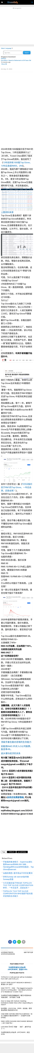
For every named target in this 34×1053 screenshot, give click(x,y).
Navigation (17, 8)
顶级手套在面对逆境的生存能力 (16, 742)
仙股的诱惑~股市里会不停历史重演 (17, 873)
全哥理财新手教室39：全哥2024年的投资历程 (8, 953)
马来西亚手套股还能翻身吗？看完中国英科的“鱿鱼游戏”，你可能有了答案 (16, 996)
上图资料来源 (7, 212)
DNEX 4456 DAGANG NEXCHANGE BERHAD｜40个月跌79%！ (17, 1022)
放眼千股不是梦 (28, 952)
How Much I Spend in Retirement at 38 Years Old (16, 60)
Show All (4, 64)
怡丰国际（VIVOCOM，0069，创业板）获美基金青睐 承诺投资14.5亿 (16, 1009)
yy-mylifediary (22, 852)
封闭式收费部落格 (15, 797)
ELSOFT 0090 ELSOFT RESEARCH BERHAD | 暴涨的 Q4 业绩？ (16, 984)
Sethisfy (3, 58)
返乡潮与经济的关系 (10, 753)
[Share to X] (14, 942)
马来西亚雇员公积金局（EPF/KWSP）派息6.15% (17, 968)
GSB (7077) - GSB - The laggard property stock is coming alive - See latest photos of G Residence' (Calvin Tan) (17, 990)
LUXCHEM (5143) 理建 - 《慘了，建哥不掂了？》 (16, 1028)
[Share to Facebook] (10, 942)
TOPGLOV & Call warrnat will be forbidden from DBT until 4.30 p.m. (16, 978)
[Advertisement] (17, 28)
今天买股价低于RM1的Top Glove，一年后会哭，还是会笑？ (16, 487)
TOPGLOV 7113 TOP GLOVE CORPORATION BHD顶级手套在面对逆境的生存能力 (18, 893)
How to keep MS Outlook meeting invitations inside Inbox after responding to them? (17, 1003)
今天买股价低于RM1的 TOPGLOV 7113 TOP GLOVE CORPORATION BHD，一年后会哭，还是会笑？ (18, 885)
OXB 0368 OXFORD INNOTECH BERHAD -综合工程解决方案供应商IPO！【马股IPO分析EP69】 (16, 1016)
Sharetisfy (12, 2)
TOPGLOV (11, 852)
